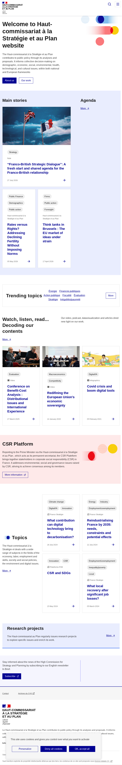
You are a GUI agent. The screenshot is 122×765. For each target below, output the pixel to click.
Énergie (53, 291)
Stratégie (53, 299)
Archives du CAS (25, 693)
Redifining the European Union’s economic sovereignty (61, 399)
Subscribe (10, 676)
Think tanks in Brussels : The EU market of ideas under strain (54, 233)
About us (9, 80)
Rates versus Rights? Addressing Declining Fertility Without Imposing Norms (17, 239)
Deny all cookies (53, 749)
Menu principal (118, 4)
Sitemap (5, 755)
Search (109, 4)
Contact (5, 693)
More (83, 108)
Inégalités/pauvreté (70, 299)
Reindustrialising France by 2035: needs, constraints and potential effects (100, 529)
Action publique (52, 295)
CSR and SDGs (59, 573)
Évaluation (79, 295)
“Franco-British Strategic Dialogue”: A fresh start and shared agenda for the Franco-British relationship (36, 168)
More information (13, 475)
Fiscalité (66, 295)
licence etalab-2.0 (102, 761)
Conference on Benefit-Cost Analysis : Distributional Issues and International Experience (18, 399)
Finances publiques (69, 291)
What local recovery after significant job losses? (98, 592)
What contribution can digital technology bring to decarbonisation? (61, 529)
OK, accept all (82, 749)
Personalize (25, 749)
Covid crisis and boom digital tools (101, 388)
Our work (26, 80)
